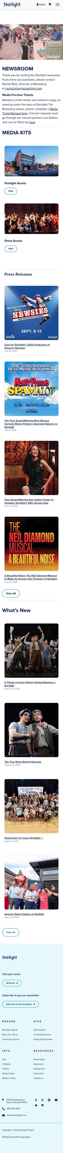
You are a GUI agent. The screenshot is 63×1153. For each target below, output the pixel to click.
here (32, 122)
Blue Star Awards (10, 1029)
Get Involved (39, 1029)
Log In (42, 4)
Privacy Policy (8, 1073)
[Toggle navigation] (57, 4)
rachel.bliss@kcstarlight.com (23, 88)
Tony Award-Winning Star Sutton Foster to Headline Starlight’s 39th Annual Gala (28, 501)
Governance (39, 1059)
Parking (5, 1068)
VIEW (10, 191)
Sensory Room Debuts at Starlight (24, 914)
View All (10, 932)
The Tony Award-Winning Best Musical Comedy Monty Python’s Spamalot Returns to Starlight (30, 424)
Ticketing (6, 1064)
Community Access (10, 1039)
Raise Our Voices (10, 1034)
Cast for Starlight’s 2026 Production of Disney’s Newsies (27, 346)
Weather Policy (9, 1078)
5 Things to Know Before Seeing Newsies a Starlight (29, 684)
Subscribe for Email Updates (19, 1004)
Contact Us (39, 1078)
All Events (11, 983)
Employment (39, 1068)
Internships (39, 1073)
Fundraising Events (42, 1034)
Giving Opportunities (43, 1039)
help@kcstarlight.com (16, 1115)
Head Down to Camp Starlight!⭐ (23, 838)
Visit (4, 1059)
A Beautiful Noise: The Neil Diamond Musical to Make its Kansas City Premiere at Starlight (30, 577)
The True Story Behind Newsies (22, 762)
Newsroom (39, 1064)
